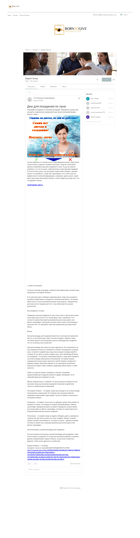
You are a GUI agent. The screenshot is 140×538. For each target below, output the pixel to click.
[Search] (97, 80)
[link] (31, 86)
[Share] (79, 98)
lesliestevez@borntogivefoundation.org (104, 15)
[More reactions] (35, 463)
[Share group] (113, 79)
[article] (53, 285)
